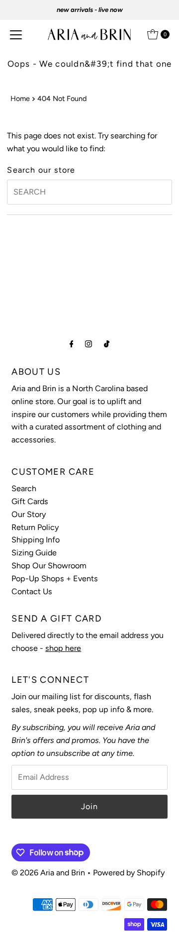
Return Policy (35, 527)
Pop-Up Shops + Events (54, 578)
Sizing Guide (34, 552)
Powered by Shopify (129, 872)
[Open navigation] (15, 34)
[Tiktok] (106, 343)
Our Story (28, 514)
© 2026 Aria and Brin (48, 872)
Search (23, 488)
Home (20, 98)
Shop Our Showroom (49, 565)
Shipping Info (35, 539)
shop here (63, 648)
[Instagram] (88, 343)
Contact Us (31, 591)
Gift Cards (29, 501)
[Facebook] (72, 343)
